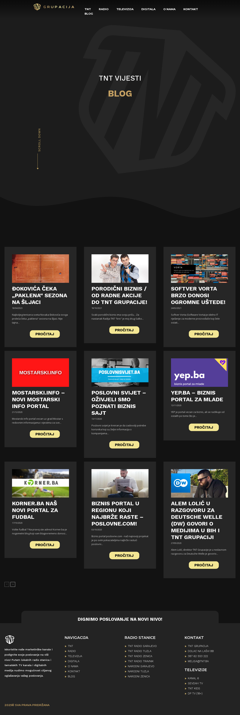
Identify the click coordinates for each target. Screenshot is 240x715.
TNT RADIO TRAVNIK (141, 661)
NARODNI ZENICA (139, 676)
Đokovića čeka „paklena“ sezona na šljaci (39, 295)
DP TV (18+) (195, 693)
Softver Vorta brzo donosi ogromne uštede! (198, 295)
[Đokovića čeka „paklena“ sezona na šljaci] (40, 268)
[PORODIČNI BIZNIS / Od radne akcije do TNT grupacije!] (120, 268)
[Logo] (54, 7)
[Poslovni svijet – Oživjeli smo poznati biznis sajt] (120, 372)
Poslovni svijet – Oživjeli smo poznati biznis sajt (119, 402)
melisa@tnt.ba (198, 661)
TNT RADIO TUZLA (139, 651)
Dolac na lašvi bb (201, 651)
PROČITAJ (44, 334)
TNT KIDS (194, 688)
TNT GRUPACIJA (198, 646)
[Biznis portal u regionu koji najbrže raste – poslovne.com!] (120, 483)
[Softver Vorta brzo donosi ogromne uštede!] (199, 268)
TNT (70, 646)
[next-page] (12, 584)
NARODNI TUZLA (138, 671)
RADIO (72, 651)
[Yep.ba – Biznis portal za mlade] (199, 372)
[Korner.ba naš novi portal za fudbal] (40, 483)
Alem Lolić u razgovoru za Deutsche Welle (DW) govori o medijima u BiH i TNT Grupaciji (196, 520)
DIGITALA (73, 661)
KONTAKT (74, 671)
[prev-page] (6, 584)
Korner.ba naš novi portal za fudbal (35, 510)
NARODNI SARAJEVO (141, 666)
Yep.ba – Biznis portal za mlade (197, 396)
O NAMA (73, 666)
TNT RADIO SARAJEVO (142, 646)
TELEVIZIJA (75, 656)
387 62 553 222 (198, 656)
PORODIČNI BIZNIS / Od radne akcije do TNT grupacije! (119, 295)
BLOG (71, 676)
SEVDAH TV (195, 683)
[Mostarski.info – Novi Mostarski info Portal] (40, 372)
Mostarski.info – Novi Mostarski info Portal (38, 399)
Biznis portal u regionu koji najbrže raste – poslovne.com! (117, 513)
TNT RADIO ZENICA (140, 656)
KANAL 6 (193, 678)
